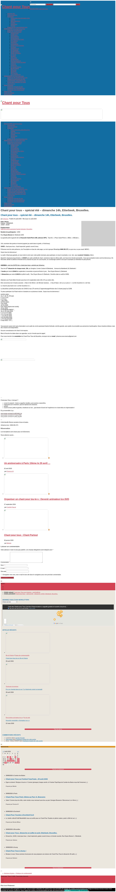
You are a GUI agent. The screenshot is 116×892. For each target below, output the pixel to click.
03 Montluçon (15, 38)
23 (18, 761)
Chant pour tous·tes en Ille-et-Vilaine (17, 658)
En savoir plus (83, 890)
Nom (2, 565)
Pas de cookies (75, 890)
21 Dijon (13, 47)
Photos (13, 22)
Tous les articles (12, 15)
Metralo (9, 543)
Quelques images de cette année (26, 739)
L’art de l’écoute (20, 738)
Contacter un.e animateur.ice (16, 88)
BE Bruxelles (15, 68)
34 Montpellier (15, 51)
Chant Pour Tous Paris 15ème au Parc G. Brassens (25, 797)
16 (18, 759)
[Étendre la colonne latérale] (1, 744)
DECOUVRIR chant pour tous (39, 9)
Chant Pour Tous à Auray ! (16, 851)
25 (5, 762)
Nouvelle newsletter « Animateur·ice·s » (18, 720)
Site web (3, 571)
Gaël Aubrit (9, 739)
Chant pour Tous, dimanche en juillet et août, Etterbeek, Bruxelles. (31, 833)
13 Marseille (14, 44)
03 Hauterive (15, 36)
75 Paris (13, 64)
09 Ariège (14, 42)
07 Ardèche (14, 41)
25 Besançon (15, 48)
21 (13, 761)
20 (10, 761)
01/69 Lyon (14, 35)
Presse (13, 26)
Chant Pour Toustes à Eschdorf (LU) (20, 815)
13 (10, 759)
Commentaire (5, 562)
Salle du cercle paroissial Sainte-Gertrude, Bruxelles (16, 229)
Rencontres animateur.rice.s (14, 717)
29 (16, 762)
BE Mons (13, 71)
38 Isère (13, 56)
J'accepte (67, 890)
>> (18, 751)
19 (8, 761)
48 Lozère (14, 58)
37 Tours (13, 55)
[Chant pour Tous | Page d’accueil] (15, 7)
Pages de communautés (22, 655)
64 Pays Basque (16, 61)
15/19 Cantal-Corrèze (17, 45)
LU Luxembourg (16, 74)
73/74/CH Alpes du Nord (18, 62)
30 (18, 762)
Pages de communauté (14, 32)
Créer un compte (9, 93)
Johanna (5, 219)
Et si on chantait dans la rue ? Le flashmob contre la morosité (24, 689)
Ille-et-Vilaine (10, 655)
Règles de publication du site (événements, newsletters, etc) (16, 79)
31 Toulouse (14, 50)
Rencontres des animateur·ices (20, 18)
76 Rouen (14, 65)
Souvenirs (10, 16)
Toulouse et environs (12, 686)
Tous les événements (58, 867)
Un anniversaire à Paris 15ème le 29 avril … (27, 463)
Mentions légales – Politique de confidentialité (18, 873)
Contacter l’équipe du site (15, 87)
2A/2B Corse (15, 33)
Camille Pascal (11, 507)
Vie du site (27, 717)
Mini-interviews (15, 21)
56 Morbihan (14, 59)
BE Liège (13, 70)
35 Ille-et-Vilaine (16, 53)
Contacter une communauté (15, 90)
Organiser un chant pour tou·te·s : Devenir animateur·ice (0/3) (36, 499)
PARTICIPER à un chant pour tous (14, 29)
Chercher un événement (14, 30)
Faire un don (8, 91)
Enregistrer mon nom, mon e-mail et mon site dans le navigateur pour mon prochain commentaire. (32, 574)
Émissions (14, 24)
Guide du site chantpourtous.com (17, 27)
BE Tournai (14, 73)
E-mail (3, 568)
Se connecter (8, 94)
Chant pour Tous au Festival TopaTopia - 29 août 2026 (27, 779)
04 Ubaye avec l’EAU (17, 39)
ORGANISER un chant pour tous (14, 76)
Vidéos (13, 19)
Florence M (10, 471)
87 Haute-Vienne (16, 67)
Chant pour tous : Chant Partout (21, 535)
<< (3, 751)
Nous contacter (8, 85)
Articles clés (11, 13)
